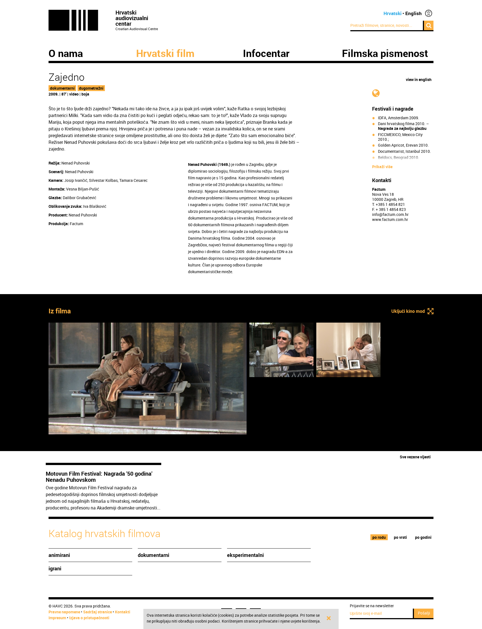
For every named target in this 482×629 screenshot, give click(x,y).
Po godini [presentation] (423, 537)
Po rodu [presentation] (379, 537)
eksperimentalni (245, 555)
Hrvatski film (165, 53)
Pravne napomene (64, 611)
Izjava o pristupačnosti (89, 617)
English (413, 13)
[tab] (379, 537)
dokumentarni (62, 88)
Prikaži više (382, 166)
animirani (59, 555)
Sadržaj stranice (97, 611)
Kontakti (122, 611)
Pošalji (424, 613)
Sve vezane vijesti (415, 456)
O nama (66, 53)
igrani (55, 568)
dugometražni (91, 88)
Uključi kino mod (408, 311)
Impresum (57, 617)
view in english (419, 79)
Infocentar (266, 53)
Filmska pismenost (385, 53)
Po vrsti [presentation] (400, 537)
